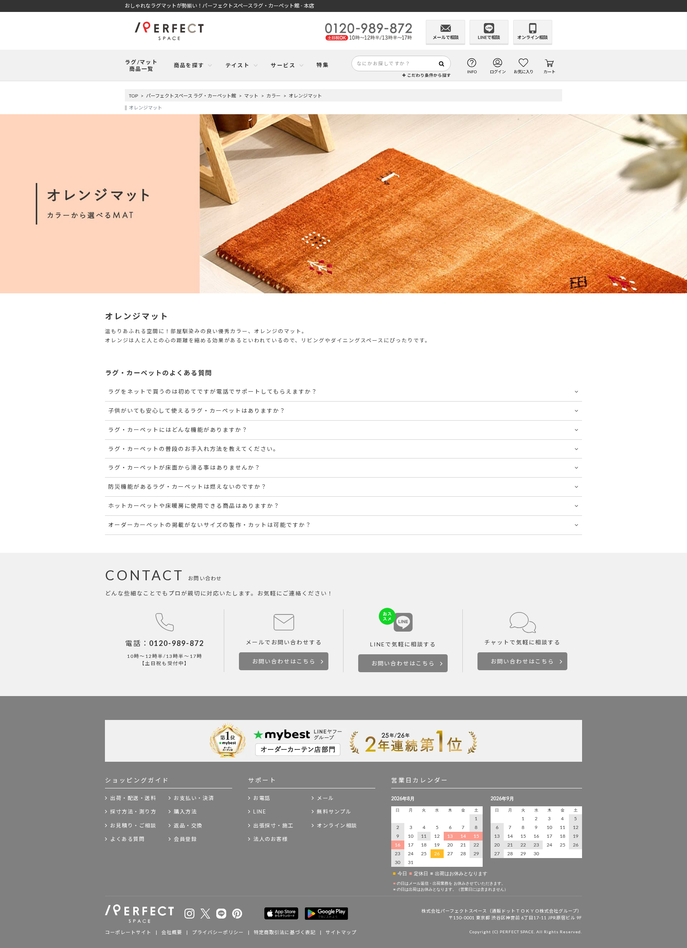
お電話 (262, 798)
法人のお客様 (270, 839)
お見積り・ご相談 (133, 825)
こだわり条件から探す (428, 75)
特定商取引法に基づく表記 (285, 932)
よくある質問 (127, 839)
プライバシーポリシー (218, 932)
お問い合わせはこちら (284, 661)
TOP (133, 96)
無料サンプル (334, 811)
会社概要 (171, 932)
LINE (259, 811)
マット (251, 96)
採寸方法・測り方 (133, 811)
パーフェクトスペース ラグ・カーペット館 (191, 96)
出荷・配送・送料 (133, 798)
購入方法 (185, 811)
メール (325, 798)
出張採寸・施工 (273, 825)
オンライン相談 (337, 825)
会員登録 (185, 839)
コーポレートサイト (128, 932)
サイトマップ (341, 932)
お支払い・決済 (194, 798)
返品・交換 (188, 825)
